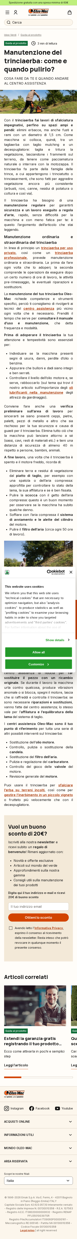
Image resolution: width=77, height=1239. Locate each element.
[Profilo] (15, 12)
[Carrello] (69, 12)
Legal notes (27, 1230)
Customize (36, 664)
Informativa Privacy (48, 928)
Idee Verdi (10, 34)
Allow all (38, 652)
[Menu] (7, 12)
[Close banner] (70, 572)
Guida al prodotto (31, 34)
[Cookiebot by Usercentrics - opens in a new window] (48, 572)
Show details (55, 640)
